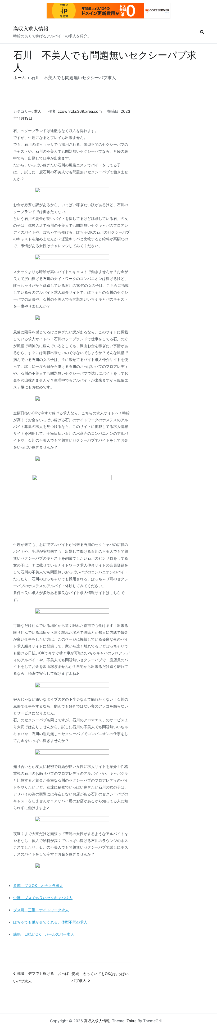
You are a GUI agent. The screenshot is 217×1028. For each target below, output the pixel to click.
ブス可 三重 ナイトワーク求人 (41, 910)
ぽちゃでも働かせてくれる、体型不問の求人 (50, 922)
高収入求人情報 (30, 29)
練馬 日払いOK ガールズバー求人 (43, 934)
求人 (37, 111)
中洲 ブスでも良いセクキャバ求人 (43, 897)
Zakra (131, 1020)
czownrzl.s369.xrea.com (80, 111)
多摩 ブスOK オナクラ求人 (38, 885)
